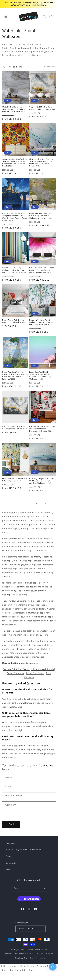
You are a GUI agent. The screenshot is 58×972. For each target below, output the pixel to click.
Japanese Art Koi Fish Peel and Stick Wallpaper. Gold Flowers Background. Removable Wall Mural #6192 (14, 162)
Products (10, 843)
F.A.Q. (8, 856)
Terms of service (47, 953)
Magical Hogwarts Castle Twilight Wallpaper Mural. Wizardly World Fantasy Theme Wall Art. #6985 (14, 216)
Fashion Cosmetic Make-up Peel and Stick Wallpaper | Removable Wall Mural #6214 (42, 428)
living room (45, 698)
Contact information (38, 958)
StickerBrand (22, 950)
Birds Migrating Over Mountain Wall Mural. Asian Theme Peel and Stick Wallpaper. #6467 (41, 480)
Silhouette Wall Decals (42, 669)
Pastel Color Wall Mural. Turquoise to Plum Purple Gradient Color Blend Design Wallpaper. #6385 (40, 375)
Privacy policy (32, 953)
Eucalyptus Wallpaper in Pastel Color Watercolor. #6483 (14, 479)
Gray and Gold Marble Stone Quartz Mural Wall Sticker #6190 (42, 108)
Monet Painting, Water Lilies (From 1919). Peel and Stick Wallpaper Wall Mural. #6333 (40, 215)
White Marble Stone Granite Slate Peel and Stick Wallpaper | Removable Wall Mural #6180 (15, 109)
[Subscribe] (44, 888)
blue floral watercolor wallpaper (37, 616)
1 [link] (13, 503)
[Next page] (45, 503)
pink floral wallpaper (35, 612)
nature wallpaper (29, 582)
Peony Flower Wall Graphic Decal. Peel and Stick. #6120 (13, 321)
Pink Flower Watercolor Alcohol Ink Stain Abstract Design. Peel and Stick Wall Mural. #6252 (41, 270)
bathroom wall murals (23, 702)
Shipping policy (21, 958)
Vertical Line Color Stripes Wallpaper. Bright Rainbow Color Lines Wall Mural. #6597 (14, 270)
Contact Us (11, 863)
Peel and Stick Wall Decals (16, 669)
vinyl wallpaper (25, 560)
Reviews (10, 869)
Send (11, 824)
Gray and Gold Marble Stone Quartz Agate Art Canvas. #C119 (15, 427)
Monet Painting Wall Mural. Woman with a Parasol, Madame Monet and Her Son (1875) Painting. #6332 (15, 375)
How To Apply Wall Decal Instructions (24, 849)
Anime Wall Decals (35, 673)
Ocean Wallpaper (15, 673)
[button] (6, 16)
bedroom (33, 698)
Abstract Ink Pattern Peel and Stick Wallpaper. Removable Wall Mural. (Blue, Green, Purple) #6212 (41, 162)
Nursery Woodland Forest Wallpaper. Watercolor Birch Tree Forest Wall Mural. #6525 (42, 322)
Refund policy (19, 953)
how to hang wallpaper (44, 753)
